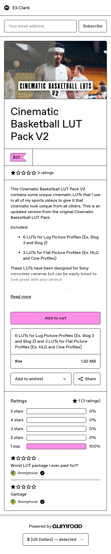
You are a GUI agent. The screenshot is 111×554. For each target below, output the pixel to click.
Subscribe (92, 26)
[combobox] (41, 379)
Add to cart (55, 318)
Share (90, 378)
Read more (21, 296)
